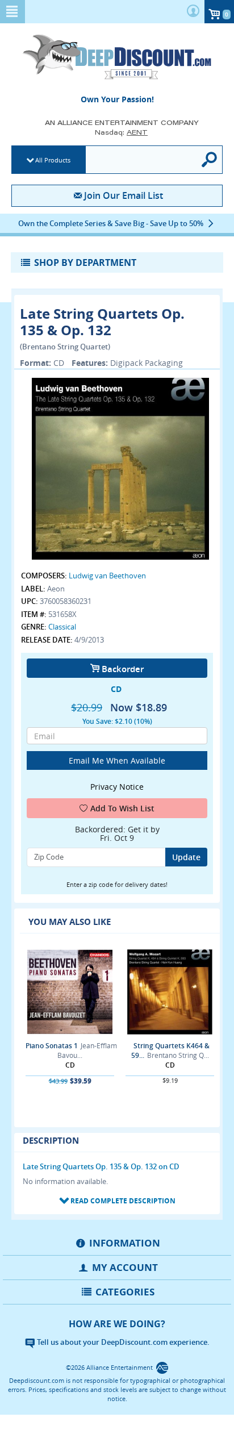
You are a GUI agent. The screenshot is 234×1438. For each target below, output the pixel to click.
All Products (52, 160)
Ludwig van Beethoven (107, 575)
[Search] (210, 159)
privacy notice (117, 786)
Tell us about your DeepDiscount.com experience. (122, 1342)
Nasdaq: (121, 132)
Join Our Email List (123, 195)
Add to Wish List (122, 808)
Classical (62, 627)
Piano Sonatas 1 (52, 1046)
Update (186, 857)
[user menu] (193, 11)
